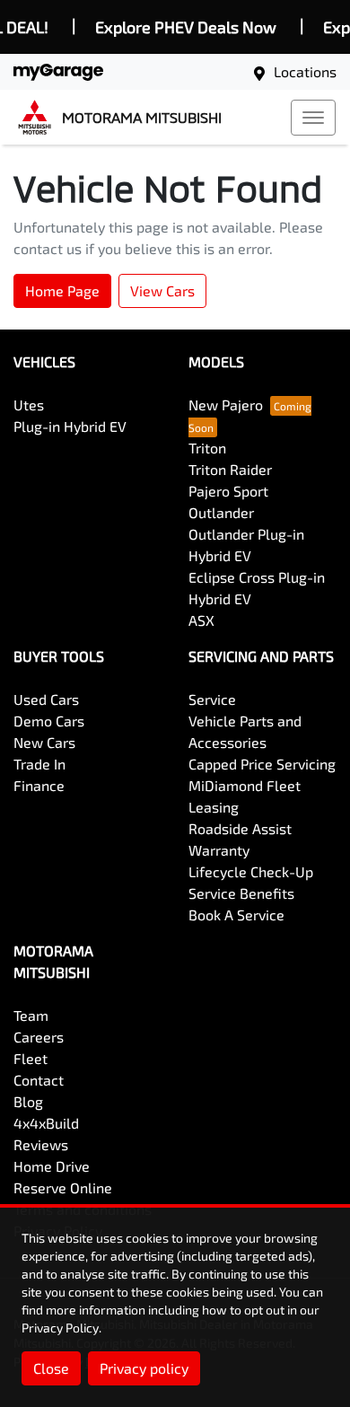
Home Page (62, 290)
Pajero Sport (228, 490)
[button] (313, 118)
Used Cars (46, 699)
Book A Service (236, 914)
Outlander (221, 512)
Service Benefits (241, 892)
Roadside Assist (240, 828)
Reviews (40, 1144)
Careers (38, 1036)
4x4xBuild (46, 1122)
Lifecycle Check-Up (250, 871)
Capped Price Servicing (262, 763)
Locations (305, 71)
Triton (207, 447)
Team (30, 1015)
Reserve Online (62, 1187)
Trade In (39, 763)
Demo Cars (48, 720)
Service (212, 699)
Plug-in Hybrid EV (70, 426)
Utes (28, 404)
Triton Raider (230, 469)
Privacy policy (144, 1367)
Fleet (30, 1058)
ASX (201, 620)
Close (51, 1367)
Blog (28, 1101)
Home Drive (51, 1165)
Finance (39, 785)
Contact (38, 1079)
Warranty (218, 849)
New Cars (44, 742)
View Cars (162, 290)
